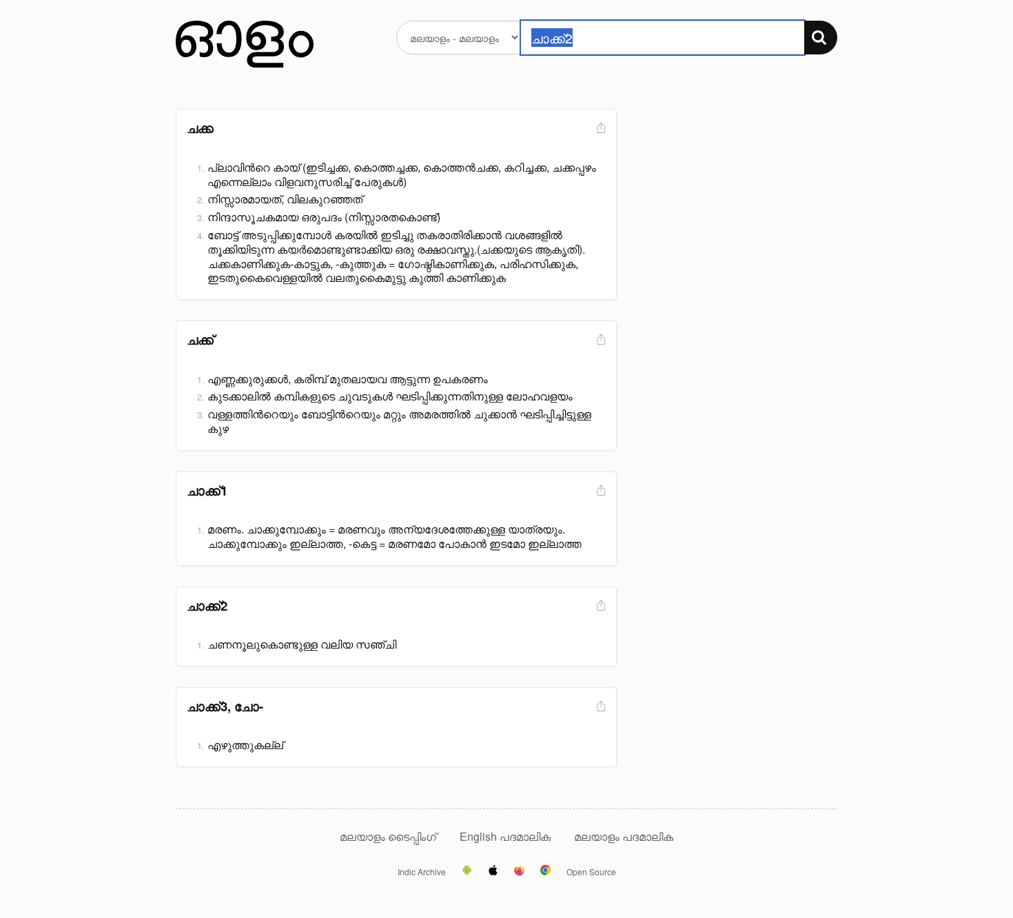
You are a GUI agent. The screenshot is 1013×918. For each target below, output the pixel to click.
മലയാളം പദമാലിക (623, 836)
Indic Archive (422, 871)
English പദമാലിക (506, 836)
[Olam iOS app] (493, 871)
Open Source (591, 871)
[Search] (820, 37)
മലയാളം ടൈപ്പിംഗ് (388, 836)
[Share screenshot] (599, 128)
